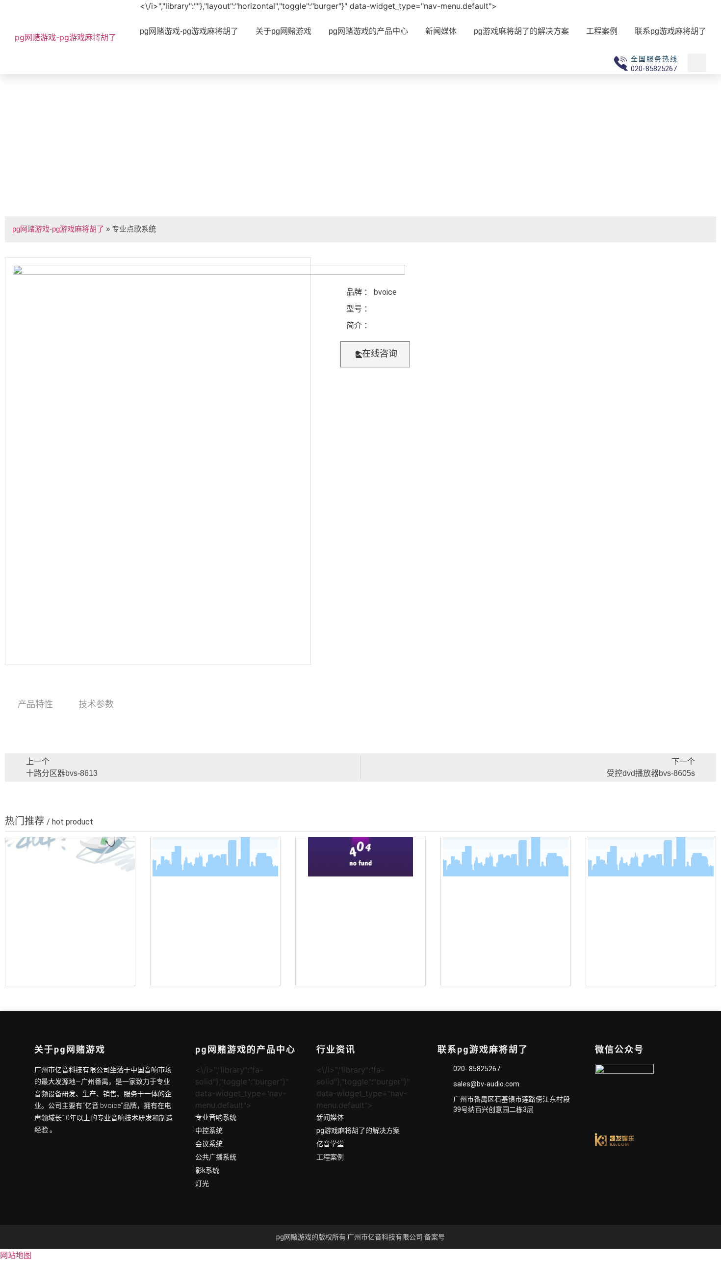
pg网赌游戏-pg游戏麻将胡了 (65, 37)
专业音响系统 (215, 1117)
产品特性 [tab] (35, 704)
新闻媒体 (441, 31)
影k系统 (207, 1170)
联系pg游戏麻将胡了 (670, 31)
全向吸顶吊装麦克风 (215, 976)
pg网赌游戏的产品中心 (368, 31)
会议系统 (209, 1144)
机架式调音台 (70, 976)
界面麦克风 (505, 976)
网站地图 (15, 1255)
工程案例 (602, 31)
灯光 (202, 1183)
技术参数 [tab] (96, 704)
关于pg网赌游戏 (283, 31)
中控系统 (209, 1130)
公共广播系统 (215, 1157)
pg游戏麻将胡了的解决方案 (521, 31)
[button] (375, 354)
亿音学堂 (330, 1144)
